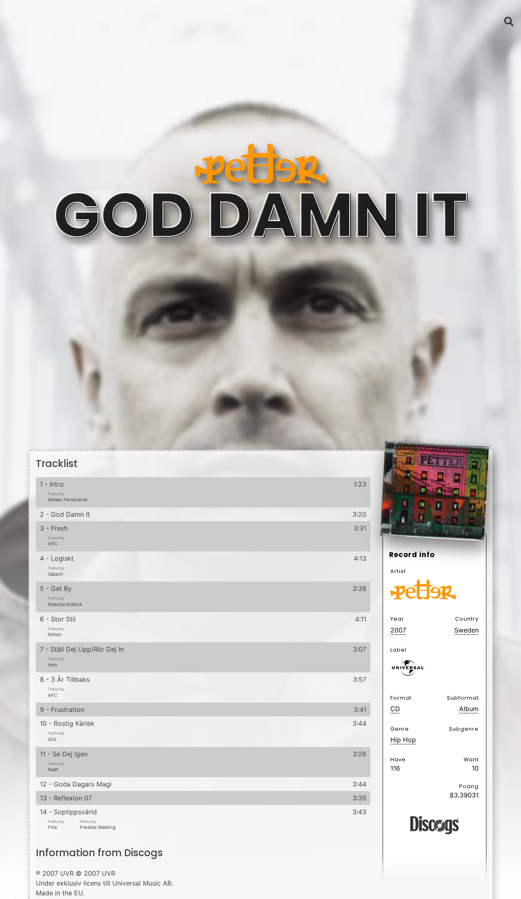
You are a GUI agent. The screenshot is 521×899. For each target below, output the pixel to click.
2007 (398, 630)
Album (469, 709)
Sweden (466, 630)
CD (395, 709)
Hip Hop (403, 740)
